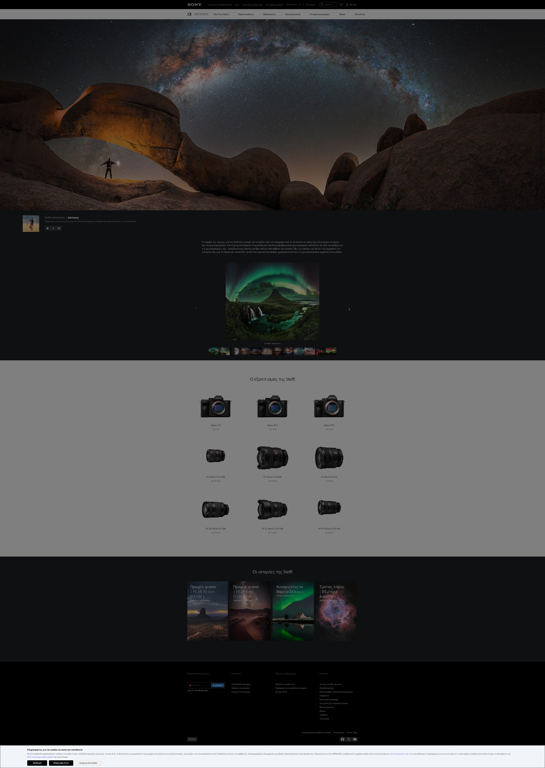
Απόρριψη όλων (61, 763)
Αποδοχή (37, 763)
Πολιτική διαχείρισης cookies (40, 757)
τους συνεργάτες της (399, 754)
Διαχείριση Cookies (88, 763)
